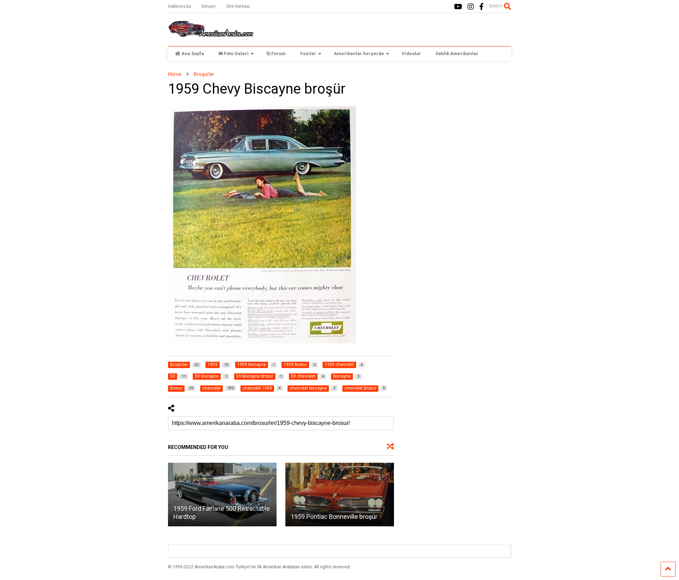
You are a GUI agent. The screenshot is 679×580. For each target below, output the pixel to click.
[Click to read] (222, 494)
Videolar (411, 53)
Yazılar (308, 53)
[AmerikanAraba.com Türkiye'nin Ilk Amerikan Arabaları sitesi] (211, 34)
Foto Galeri (236, 53)
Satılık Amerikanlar (456, 53)
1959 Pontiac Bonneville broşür (334, 516)
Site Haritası (238, 6)
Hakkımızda (179, 6)
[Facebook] (481, 7)
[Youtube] (458, 7)
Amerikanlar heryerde (359, 53)
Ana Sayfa (192, 53)
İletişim (209, 6)
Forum (278, 53)
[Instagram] (471, 7)
